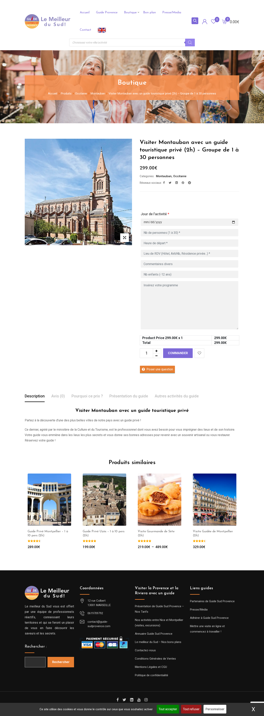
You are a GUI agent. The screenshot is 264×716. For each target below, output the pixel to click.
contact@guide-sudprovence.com (99, 624)
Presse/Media (171, 12)
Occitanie (180, 176)
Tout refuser (191, 709)
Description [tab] (35, 396)
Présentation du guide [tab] (128, 396)
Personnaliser (214, 709)
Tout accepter (168, 709)
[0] (224, 21)
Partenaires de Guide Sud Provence (212, 601)
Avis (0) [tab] (58, 396)
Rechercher (61, 662)
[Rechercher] (190, 42)
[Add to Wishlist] (199, 353)
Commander (178, 353)
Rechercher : (36, 647)
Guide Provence (107, 12)
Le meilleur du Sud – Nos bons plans (158, 642)
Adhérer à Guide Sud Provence (209, 618)
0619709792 (95, 613)
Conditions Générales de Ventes (155, 658)
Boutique (130, 12)
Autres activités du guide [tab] (177, 396)
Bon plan (149, 12)
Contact (85, 29)
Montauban (164, 176)
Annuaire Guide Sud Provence (153, 633)
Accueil (84, 12)
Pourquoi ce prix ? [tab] (87, 396)
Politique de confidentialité (151, 675)
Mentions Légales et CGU (151, 667)
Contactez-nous (145, 650)
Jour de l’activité (155, 214)
